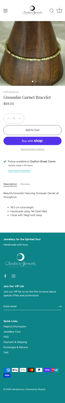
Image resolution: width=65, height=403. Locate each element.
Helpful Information (14, 326)
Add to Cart (32, 130)
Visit (5, 352)
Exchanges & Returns (15, 347)
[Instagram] (13, 275)
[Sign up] (60, 306)
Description (10, 184)
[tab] (11, 184)
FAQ (6, 336)
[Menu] (5, 11)
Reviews (25, 184)
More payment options (32, 149)
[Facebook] (5, 275)
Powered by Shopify (35, 389)
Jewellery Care (12, 331)
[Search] (51, 11)
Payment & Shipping (15, 342)
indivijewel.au (11, 91)
